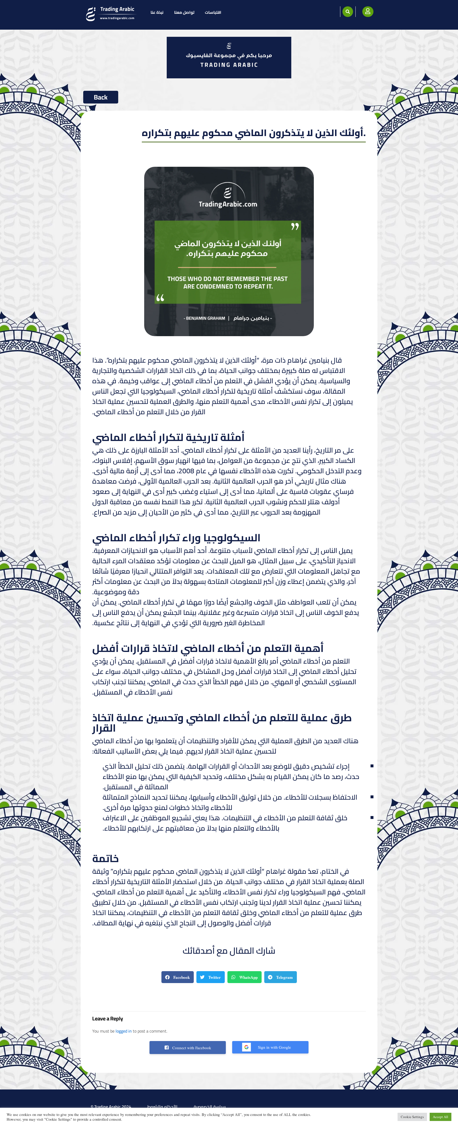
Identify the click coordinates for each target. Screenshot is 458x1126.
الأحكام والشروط (162, 1107)
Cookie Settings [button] (412, 1116)
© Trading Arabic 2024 (111, 1107)
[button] (347, 11)
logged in (124, 1031)
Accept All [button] (440, 1116)
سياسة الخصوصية (210, 1107)
